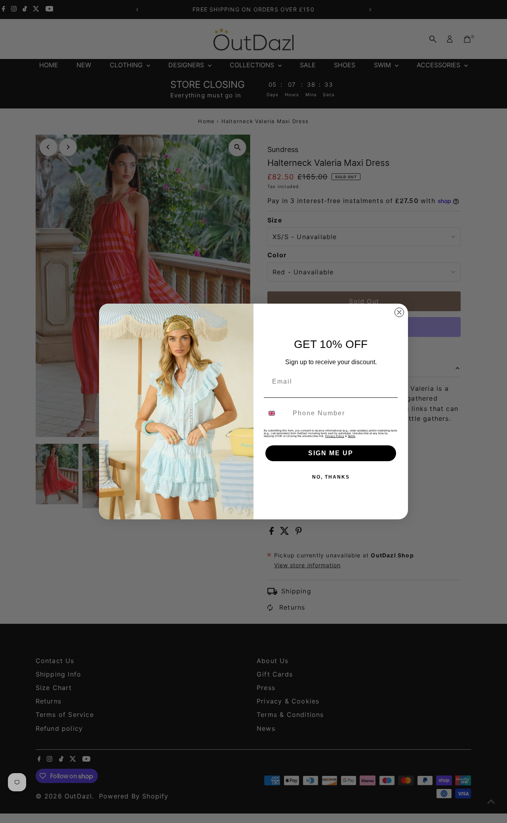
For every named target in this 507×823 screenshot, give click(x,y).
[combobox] (276, 413)
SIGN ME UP (330, 453)
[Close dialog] (399, 312)
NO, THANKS (331, 477)
